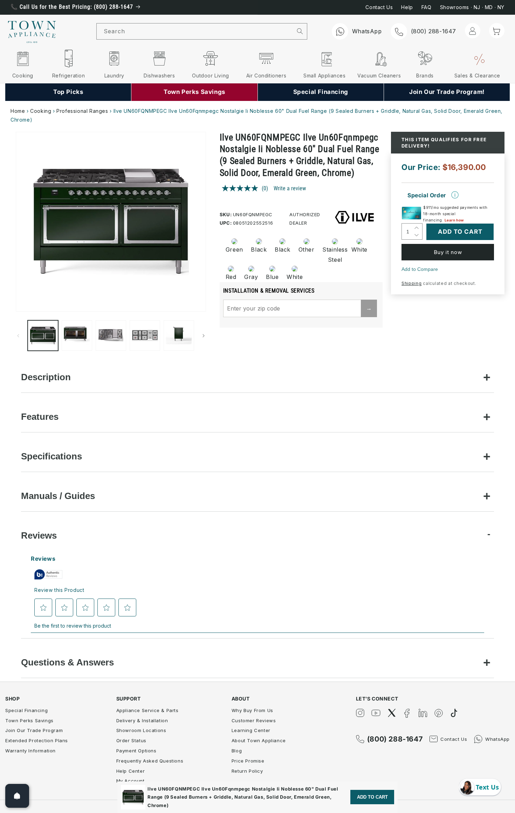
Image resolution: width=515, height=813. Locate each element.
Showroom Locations (141, 730)
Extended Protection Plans (36, 740)
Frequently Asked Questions (150, 761)
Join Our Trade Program (34, 730)
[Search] (300, 31)
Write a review (290, 188)
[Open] (17, 796)
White (359, 249)
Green (234, 249)
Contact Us (379, 7)
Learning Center (251, 730)
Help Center (130, 771)
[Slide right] (203, 335)
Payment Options (136, 750)
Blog (237, 750)
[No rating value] (242, 188)
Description (46, 377)
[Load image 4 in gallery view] (145, 335)
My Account (130, 781)
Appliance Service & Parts (147, 710)
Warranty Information (30, 750)
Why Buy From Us (252, 710)
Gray (251, 276)
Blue (272, 276)
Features (40, 416)
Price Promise (248, 761)
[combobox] (195, 31)
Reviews (39, 535)
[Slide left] (18, 335)
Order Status (131, 740)
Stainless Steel (332, 254)
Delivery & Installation (142, 720)
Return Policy (247, 771)
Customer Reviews (254, 720)
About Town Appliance (259, 740)
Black (259, 249)
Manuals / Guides (58, 496)
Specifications (51, 456)
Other (306, 249)
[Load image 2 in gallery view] (77, 335)
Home (18, 111)
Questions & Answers (67, 662)
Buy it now (448, 252)
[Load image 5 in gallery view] (179, 335)
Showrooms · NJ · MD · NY (472, 7)
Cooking (40, 111)
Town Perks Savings (29, 720)
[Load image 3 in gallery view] (111, 335)
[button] (496, 31)
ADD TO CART (372, 797)
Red (231, 276)
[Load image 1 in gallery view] (43, 335)
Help (407, 7)
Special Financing (26, 710)
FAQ (426, 7)
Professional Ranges (82, 111)
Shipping (411, 283)
